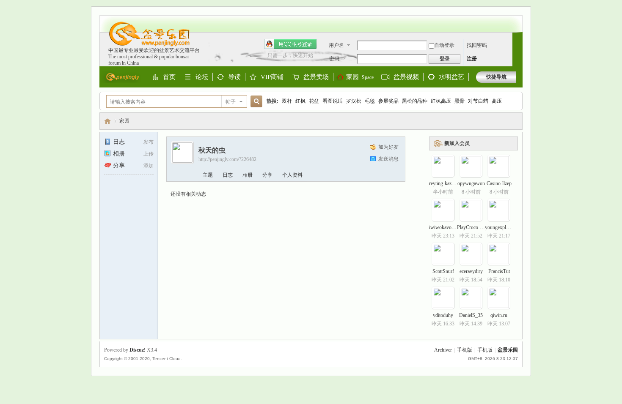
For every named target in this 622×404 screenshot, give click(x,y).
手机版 (464, 350)
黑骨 (459, 101)
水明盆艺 (451, 77)
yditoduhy (443, 315)
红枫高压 (441, 101)
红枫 (300, 101)
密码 (334, 59)
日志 (119, 142)
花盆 (314, 101)
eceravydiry (471, 271)
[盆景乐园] (145, 46)
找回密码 (477, 45)
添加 (148, 166)
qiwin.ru (498, 315)
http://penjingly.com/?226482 (227, 159)
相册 (119, 153)
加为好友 (388, 147)
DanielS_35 (471, 315)
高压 (497, 101)
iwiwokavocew (444, 227)
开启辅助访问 (514, 19)
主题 (208, 175)
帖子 (231, 102)
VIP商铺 (272, 77)
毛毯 (370, 101)
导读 (234, 77)
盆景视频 (406, 77)
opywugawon (471, 183)
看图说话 (332, 101)
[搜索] (255, 101)
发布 (148, 142)
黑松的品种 (414, 101)
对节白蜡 (478, 101)
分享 (119, 165)
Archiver (443, 350)
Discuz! (137, 350)
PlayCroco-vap (472, 227)
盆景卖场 (316, 77)
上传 (148, 154)
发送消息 (388, 159)
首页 (169, 77)
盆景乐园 (107, 121)
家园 (360, 77)
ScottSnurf (443, 271)
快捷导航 (496, 77)
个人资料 (292, 175)
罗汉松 (353, 101)
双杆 (287, 101)
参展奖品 (388, 101)
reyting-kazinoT (445, 183)
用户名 (336, 45)
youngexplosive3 (502, 227)
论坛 (201, 77)
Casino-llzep (499, 183)
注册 (472, 59)
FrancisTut (499, 271)
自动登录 (444, 45)
